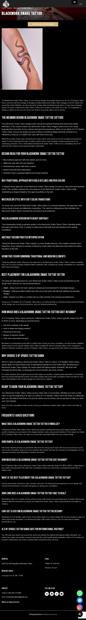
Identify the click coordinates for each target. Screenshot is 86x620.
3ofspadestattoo (36, 614)
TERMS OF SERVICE (52, 563)
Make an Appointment (10, 602)
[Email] (62, 594)
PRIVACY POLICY (51, 568)
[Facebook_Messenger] (80, 600)
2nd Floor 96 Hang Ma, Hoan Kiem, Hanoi (17, 563)
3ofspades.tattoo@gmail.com (17, 597)
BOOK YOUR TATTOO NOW (43, 24)
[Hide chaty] (80, 614)
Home (4, 8)
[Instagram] (47, 594)
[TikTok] (57, 594)
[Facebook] (52, 594)
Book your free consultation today (14, 405)
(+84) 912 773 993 (14, 593)
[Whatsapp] (80, 593)
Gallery (9, 8)
